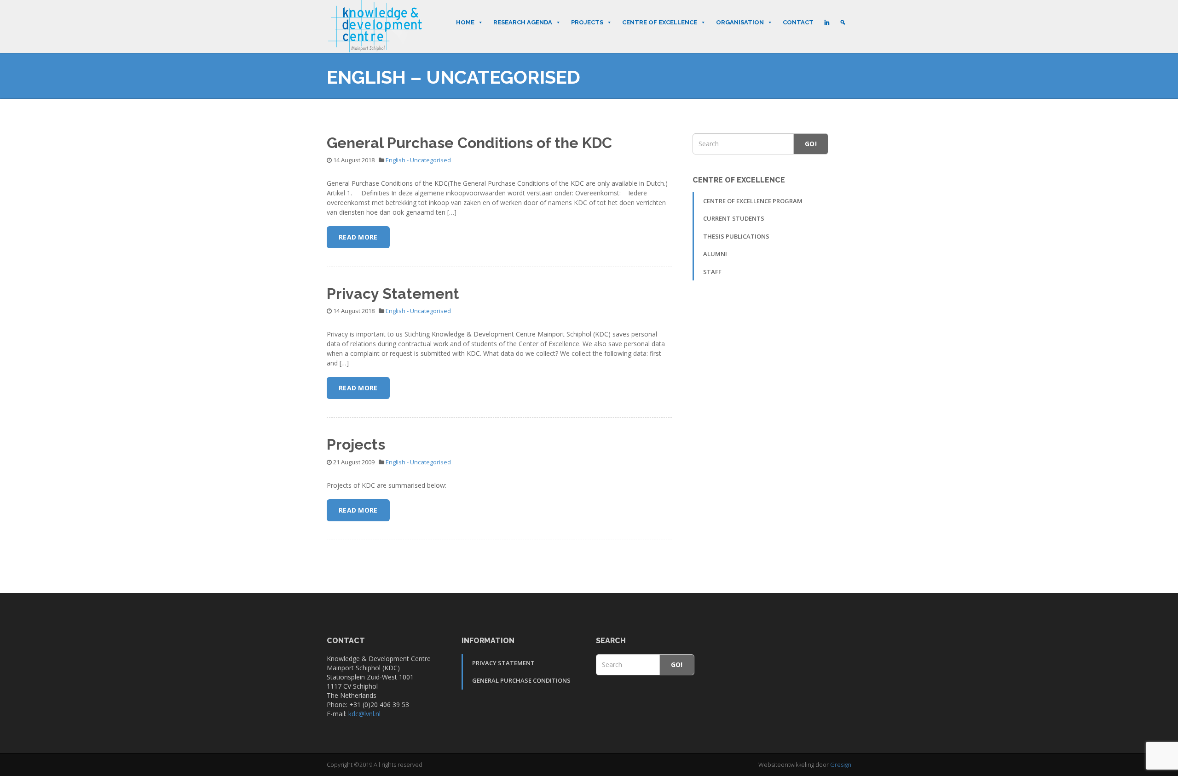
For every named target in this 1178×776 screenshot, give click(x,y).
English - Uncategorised (418, 160)
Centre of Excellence (659, 22)
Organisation (740, 22)
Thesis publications (736, 236)
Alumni (715, 254)
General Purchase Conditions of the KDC (469, 142)
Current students (733, 218)
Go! (811, 143)
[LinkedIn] (826, 22)
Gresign (840, 764)
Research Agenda (522, 22)
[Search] (842, 22)
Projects (587, 22)
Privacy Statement (393, 293)
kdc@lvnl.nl (364, 713)
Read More (358, 237)
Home (465, 22)
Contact (798, 22)
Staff (712, 272)
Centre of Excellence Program (753, 201)
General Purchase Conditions (521, 680)
